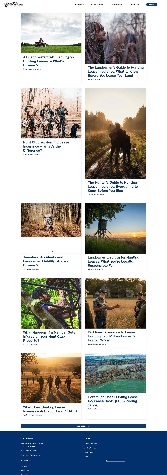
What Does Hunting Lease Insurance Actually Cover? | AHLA (50, 409)
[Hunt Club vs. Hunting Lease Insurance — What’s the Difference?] (51, 113)
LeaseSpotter (89, 452)
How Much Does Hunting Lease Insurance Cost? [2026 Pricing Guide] (113, 401)
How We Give (25, 470)
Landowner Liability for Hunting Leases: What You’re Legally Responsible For (113, 261)
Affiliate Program (90, 448)
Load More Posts (83, 426)
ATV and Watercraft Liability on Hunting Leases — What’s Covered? (48, 61)
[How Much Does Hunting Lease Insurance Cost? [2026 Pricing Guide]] (115, 373)
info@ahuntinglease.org (33, 455)
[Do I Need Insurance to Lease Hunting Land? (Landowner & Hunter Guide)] (115, 303)
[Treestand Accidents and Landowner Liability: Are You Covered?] (51, 220)
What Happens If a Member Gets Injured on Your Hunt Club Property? (49, 336)
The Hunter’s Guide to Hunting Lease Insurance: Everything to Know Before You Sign (113, 186)
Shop (86, 457)
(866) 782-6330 (31, 451)
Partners (24, 466)
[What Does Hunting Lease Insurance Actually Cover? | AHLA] (51, 378)
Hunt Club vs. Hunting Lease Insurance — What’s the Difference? (46, 146)
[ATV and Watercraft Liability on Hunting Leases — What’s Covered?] (51, 33)
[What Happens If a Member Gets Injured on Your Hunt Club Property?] (51, 303)
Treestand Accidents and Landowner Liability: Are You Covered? (46, 261)
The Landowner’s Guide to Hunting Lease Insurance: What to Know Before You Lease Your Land (116, 71)
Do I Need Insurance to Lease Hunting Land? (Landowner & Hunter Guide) (111, 336)
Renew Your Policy (90, 444)
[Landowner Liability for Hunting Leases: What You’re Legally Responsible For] (115, 228)
